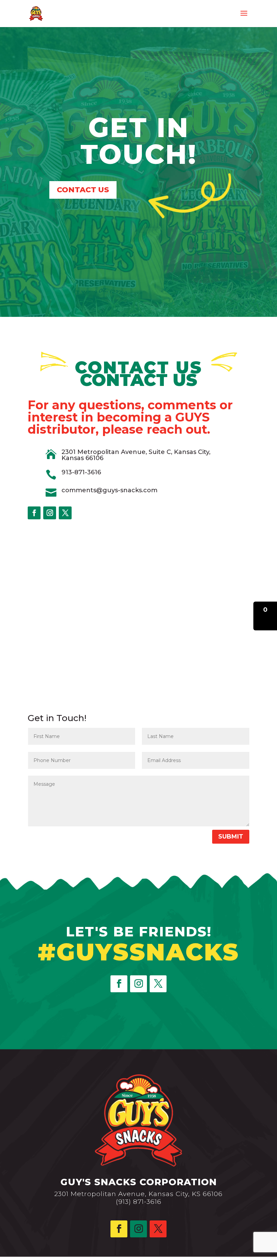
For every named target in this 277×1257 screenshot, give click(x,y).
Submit (230, 836)
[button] (265, 616)
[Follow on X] (65, 512)
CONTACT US (83, 189)
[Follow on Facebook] (34, 512)
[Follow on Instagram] (49, 512)
